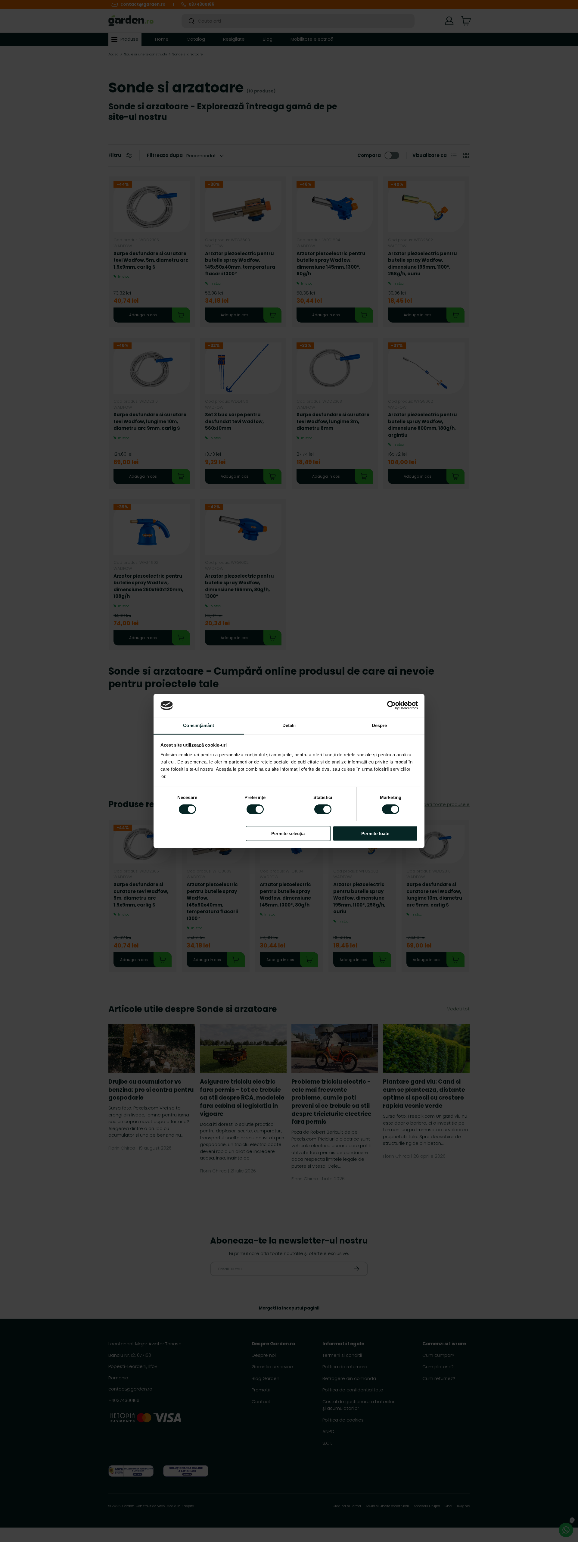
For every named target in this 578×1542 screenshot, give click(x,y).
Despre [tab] (379, 725)
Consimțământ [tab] (198, 725)
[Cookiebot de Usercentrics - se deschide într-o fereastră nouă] (391, 705)
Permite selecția (288, 833)
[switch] (255, 809)
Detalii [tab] (289, 725)
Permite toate (375, 833)
